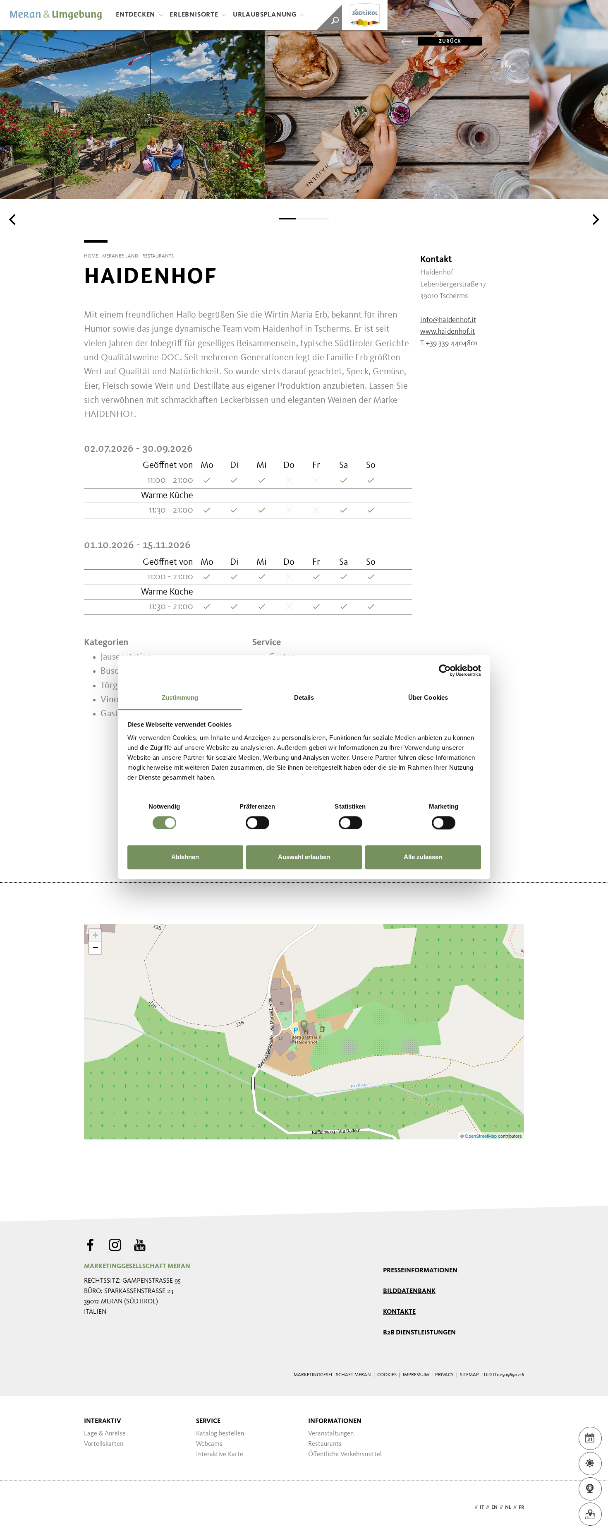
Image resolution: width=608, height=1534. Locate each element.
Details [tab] (304, 697)
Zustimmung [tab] (180, 697)
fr (521, 1507)
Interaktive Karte (219, 1454)
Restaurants (325, 1444)
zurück (450, 41)
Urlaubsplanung (265, 15)
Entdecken (135, 15)
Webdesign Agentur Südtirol (94, 1508)
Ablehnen (185, 857)
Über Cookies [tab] (428, 697)
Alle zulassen (423, 857)
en (494, 1507)
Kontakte (399, 1312)
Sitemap (469, 1375)
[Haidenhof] (304, 1026)
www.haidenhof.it (447, 331)
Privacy (444, 1375)
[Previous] (13, 219)
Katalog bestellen (220, 1433)
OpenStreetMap (481, 1135)
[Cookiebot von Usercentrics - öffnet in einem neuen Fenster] (445, 670)
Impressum (416, 1375)
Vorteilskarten (103, 1444)
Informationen (334, 1421)
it (482, 1507)
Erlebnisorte (194, 15)
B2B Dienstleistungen (419, 1332)
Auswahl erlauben (304, 857)
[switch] (257, 822)
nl (508, 1507)
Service (208, 1421)
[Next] (595, 219)
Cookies (387, 1375)
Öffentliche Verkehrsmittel (345, 1454)
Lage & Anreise (105, 1433)
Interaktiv (102, 1421)
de (469, 1507)
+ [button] (95, 935)
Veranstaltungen (331, 1433)
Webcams (209, 1444)
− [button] (95, 947)
